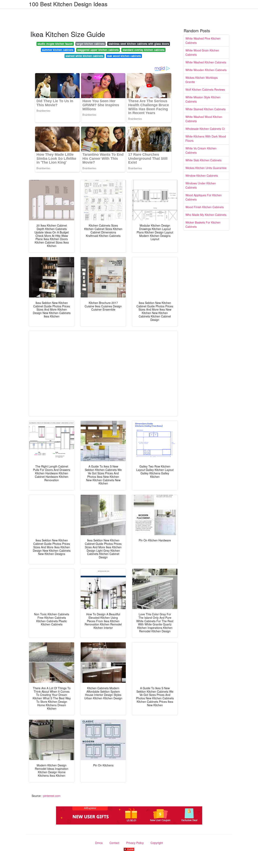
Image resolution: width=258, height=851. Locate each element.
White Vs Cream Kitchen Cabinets (200, 150)
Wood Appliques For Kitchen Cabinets (203, 197)
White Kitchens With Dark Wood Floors (205, 138)
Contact (114, 843)
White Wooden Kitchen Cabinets (206, 70)
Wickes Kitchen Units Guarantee (206, 168)
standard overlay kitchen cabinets (143, 50)
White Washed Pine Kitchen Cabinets (203, 40)
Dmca (99, 843)
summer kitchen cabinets (57, 50)
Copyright (157, 843)
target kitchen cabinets (90, 44)
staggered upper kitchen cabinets (98, 50)
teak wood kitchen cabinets (124, 56)
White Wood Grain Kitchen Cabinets (202, 52)
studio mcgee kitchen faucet (55, 44)
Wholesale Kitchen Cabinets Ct (205, 129)
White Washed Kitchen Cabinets (205, 62)
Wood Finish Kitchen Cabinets (204, 207)
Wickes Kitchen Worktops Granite (201, 80)
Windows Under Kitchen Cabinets (200, 185)
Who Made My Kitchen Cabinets (205, 215)
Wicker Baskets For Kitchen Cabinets (203, 224)
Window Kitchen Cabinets (201, 175)
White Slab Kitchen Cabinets (203, 160)
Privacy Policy (135, 843)
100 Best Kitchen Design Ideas (68, 3)
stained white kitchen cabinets (84, 56)
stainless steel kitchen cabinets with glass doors (138, 44)
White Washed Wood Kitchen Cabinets (203, 119)
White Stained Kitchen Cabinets (205, 109)
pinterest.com (51, 796)
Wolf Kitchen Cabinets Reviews (205, 89)
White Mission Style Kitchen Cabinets (203, 99)
